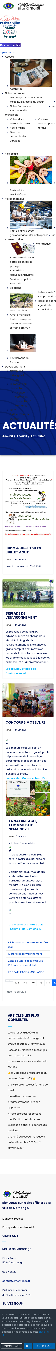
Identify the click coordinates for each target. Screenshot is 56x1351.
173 (17, 968)
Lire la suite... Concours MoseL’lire (26, 763)
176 (40, 968)
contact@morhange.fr (16, 1266)
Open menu (7, 52)
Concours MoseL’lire (26, 707)
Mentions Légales (12, 1204)
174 (25, 968)
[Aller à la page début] (7, 966)
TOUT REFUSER (43, 1346)
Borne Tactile (10, 45)
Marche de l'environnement (25, 939)
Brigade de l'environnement (21, 615)
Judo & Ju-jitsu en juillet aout (23, 550)
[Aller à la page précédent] (11, 966)
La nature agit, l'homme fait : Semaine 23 (23, 810)
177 (48, 968)
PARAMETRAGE (12, 1346)
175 (33, 968)
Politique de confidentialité (18, 1212)
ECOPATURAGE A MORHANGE (26, 957)
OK (27, 1346)
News (8, 559)
